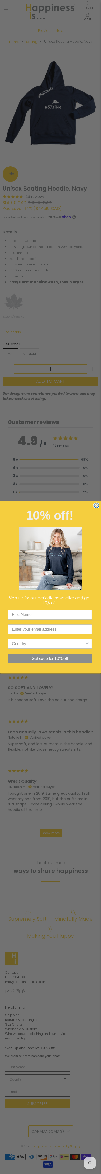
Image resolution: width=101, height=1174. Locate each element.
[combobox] (48, 643)
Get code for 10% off (50, 658)
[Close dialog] (96, 505)
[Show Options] (87, 643)
